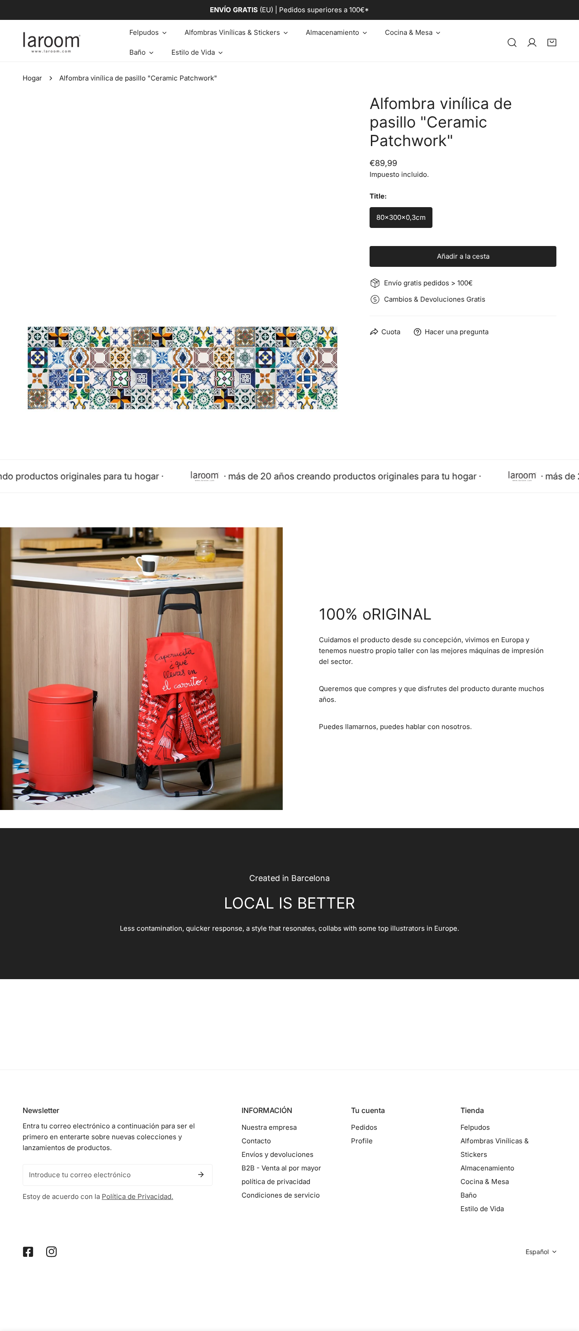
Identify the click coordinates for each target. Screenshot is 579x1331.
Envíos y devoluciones (277, 1154)
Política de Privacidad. (137, 1196)
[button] (148, 33)
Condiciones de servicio (281, 1195)
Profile (362, 1141)
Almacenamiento (487, 1168)
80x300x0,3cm (401, 217)
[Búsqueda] (512, 42)
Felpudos (475, 1127)
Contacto (256, 1141)
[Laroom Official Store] (52, 42)
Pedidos (364, 1127)
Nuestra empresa (269, 1127)
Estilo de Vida (482, 1208)
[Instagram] (51, 1251)
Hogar (32, 78)
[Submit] (201, 1174)
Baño (468, 1195)
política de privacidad (276, 1181)
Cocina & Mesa (484, 1181)
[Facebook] (28, 1251)
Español (537, 1251)
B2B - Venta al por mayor (281, 1168)
